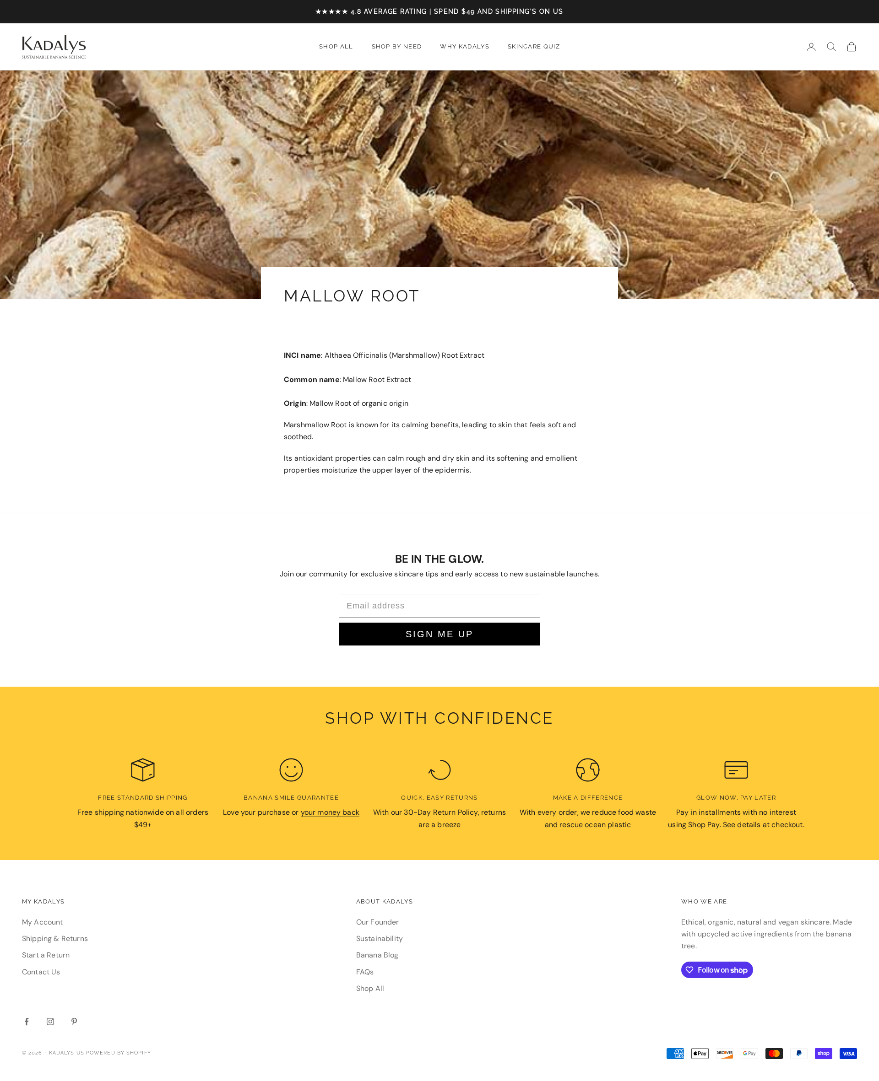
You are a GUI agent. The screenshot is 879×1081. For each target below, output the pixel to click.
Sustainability (379, 938)
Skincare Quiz (534, 46)
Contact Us (41, 972)
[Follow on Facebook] (26, 1021)
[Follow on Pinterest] (74, 1021)
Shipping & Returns (55, 938)
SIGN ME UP (439, 634)
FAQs (365, 972)
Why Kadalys (464, 46)
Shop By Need (397, 46)
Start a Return (46, 955)
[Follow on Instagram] (50, 1021)
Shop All (336, 46)
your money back (330, 812)
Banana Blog (377, 955)
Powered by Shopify (118, 1053)
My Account (42, 922)
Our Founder (377, 922)
